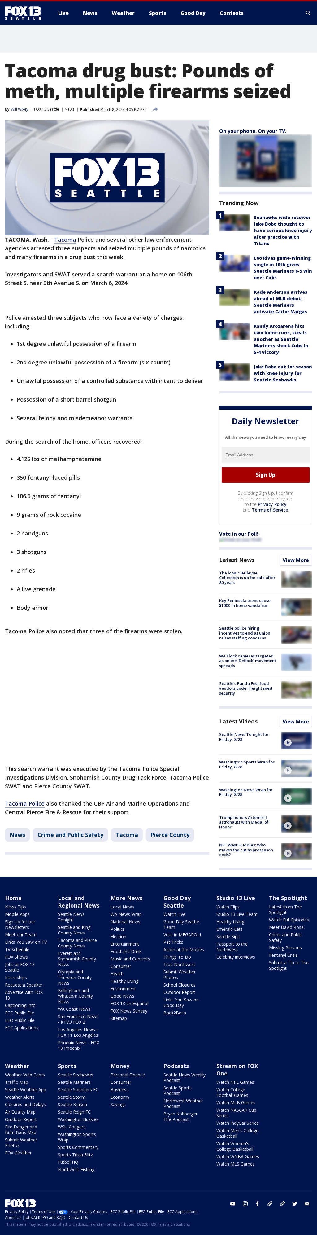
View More (296, 560)
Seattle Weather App (25, 1089)
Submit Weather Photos (179, 974)
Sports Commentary (78, 1147)
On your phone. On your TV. (252, 131)
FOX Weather (18, 1153)
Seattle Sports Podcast (177, 1090)
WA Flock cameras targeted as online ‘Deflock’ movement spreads (247, 660)
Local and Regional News (78, 901)
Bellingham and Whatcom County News (75, 995)
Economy (120, 1097)
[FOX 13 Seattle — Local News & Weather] (25, 13)
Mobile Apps (17, 914)
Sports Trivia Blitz (75, 1155)
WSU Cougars (71, 1127)
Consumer (121, 966)
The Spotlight (288, 898)
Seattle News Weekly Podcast (184, 1077)
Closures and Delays (25, 1104)
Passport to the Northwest (232, 946)
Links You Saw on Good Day (181, 1002)
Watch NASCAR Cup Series (236, 1113)
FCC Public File (19, 1013)
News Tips (15, 907)
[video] (296, 740)
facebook (258, 1204)
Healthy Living (124, 981)
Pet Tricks (173, 942)
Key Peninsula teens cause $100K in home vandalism (245, 603)
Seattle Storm (71, 1097)
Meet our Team (21, 935)
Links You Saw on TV (26, 942)
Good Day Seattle (177, 901)
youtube (233, 1204)
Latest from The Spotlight (285, 909)
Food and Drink (126, 951)
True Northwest (179, 964)
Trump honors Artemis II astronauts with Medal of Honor (243, 822)
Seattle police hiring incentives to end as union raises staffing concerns (244, 632)
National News (125, 922)
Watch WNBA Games (237, 1156)
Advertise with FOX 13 (24, 995)
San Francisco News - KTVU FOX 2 (78, 1019)
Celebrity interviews (235, 957)
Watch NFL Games (235, 1082)
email (307, 1204)
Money (120, 1066)
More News (126, 898)
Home (13, 898)
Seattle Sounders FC (78, 1089)
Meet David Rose (286, 927)
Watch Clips (228, 907)
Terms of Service (270, 510)
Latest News (236, 560)
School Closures (179, 985)
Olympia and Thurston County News (75, 977)
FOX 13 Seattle (46, 109)
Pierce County (169, 834)
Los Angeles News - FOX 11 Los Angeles (78, 1032)
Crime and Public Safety (70, 834)
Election (118, 936)
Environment (123, 988)
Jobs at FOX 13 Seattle (20, 967)
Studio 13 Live (235, 898)
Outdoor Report (179, 992)
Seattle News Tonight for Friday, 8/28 (244, 737)
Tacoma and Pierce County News (77, 943)
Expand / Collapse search (308, 13)
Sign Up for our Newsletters (20, 924)
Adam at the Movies (183, 949)
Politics (118, 929)
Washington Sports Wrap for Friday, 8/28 (247, 764)
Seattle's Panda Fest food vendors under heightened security (245, 688)
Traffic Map (16, 1082)
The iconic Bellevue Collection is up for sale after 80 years (247, 577)
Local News (122, 907)
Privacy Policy (272, 504)
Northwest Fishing (76, 1169)
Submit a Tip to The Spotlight (289, 965)
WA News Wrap (126, 914)
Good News (122, 996)
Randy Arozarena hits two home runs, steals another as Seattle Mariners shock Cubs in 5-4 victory (281, 339)
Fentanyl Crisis (283, 955)
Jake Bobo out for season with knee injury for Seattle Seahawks (283, 373)
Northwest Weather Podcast (183, 1103)
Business (119, 1089)
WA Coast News (74, 1009)
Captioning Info (20, 1005)
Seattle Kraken (72, 1104)
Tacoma (65, 239)
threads (282, 1204)
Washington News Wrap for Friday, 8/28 (246, 792)
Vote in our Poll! (238, 533)
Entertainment (125, 944)
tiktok (270, 1204)
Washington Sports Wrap (77, 1137)
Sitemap (119, 1018)
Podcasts (176, 1066)
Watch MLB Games (235, 1102)
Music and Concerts (130, 959)
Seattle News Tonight (71, 917)
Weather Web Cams (25, 1075)
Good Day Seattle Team (181, 924)
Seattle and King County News (74, 930)
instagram (245, 1204)
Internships (16, 977)
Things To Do (177, 957)
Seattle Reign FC (74, 1112)
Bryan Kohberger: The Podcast (180, 1116)
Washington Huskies (78, 1119)
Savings (118, 1104)
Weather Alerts (20, 1097)
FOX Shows (16, 957)
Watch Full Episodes (289, 920)
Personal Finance (128, 1075)
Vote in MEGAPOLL (182, 935)
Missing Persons (285, 948)
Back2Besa (174, 1013)
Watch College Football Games (232, 1092)
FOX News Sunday (129, 1011)
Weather (17, 1066)
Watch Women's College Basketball (234, 1146)
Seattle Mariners (74, 1082)
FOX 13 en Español (129, 1003)
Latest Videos (238, 721)
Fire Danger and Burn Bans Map (21, 1129)
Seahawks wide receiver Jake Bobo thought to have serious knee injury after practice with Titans (283, 230)
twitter (295, 1204)
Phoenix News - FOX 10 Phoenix (78, 1045)
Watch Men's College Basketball (237, 1133)
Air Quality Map (20, 1112)
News (69, 109)
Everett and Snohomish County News (77, 958)
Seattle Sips (228, 936)
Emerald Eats (229, 929)
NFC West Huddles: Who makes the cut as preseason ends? (246, 849)
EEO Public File (19, 1020)
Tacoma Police (25, 803)
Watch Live (174, 914)
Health (117, 974)
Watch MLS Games (235, 1164)
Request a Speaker (23, 985)
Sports (67, 1066)
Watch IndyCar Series (237, 1123)
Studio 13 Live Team (237, 914)
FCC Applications (21, 1028)
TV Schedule (17, 949)
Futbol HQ (68, 1162)
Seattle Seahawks (75, 1075)
